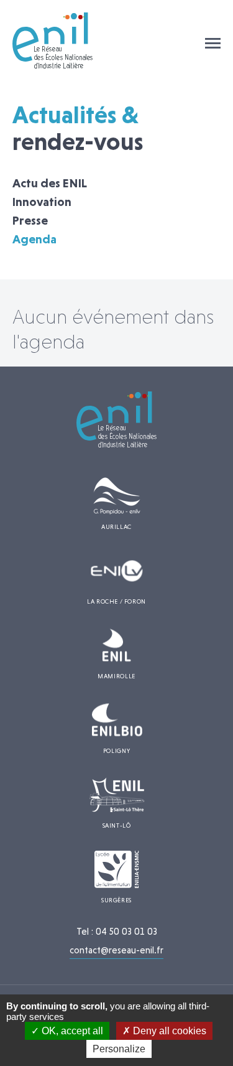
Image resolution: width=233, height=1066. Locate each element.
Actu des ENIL (49, 182)
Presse (30, 220)
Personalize (119, 1049)
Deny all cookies (168, 1031)
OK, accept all (71, 1031)
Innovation (41, 201)
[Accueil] (52, 65)
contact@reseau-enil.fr (116, 950)
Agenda (34, 238)
